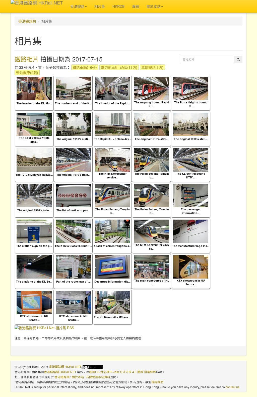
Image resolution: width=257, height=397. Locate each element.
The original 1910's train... (73, 174)
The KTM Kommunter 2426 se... (151, 246)
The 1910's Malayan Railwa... (34, 174)
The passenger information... (191, 211)
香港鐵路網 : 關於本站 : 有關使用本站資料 (82, 377)
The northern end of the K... (73, 103)
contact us (232, 387)
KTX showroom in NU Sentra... (191, 282)
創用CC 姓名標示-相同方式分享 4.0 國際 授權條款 (122, 372)
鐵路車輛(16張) (85, 67)
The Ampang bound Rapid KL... (151, 104)
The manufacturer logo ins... (190, 246)
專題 (135, 6)
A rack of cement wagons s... (112, 246)
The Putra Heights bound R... (191, 104)
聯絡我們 (157, 382)
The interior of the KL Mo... (34, 103)
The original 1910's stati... (73, 139)
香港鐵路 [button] (77, 6)
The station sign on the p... (34, 246)
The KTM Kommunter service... (112, 175)
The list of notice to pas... (73, 210)
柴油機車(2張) (27, 72)
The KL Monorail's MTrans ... (112, 317)
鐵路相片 (27, 58)
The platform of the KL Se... (34, 281)
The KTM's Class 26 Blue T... (73, 246)
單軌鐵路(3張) (152, 67)
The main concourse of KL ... (151, 282)
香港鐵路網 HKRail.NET (65, 366)
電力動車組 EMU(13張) (119, 67)
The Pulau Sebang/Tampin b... (152, 175)
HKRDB (118, 6)
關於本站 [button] (154, 6)
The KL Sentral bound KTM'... (190, 175)
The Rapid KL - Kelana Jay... (112, 139)
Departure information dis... (112, 281)
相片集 (99, 6)
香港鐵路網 (27, 21)
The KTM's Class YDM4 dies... (34, 140)
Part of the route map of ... (73, 281)
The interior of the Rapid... (112, 103)
